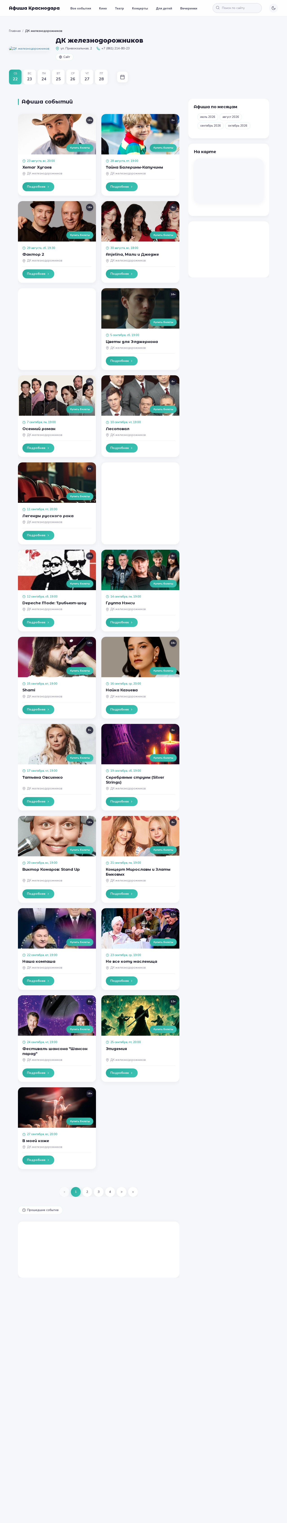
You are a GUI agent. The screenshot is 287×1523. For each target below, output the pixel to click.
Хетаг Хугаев (37, 167)
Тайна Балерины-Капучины (134, 167)
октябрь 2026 (237, 126)
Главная (15, 31)
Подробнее (36, 187)
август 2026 (230, 117)
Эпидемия (116, 1048)
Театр (119, 8)
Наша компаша (38, 961)
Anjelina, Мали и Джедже (132, 254)
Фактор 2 (33, 254)
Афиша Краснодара (34, 8)
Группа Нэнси (120, 603)
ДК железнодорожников (44, 173)
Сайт (66, 57)
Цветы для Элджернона (132, 341)
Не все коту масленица (131, 961)
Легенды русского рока (48, 516)
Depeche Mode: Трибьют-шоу (54, 603)
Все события (80, 8)
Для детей (164, 8)
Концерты (140, 8)
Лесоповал (117, 428)
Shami (28, 690)
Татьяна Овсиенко (42, 777)
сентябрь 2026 (210, 126)
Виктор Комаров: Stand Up (51, 869)
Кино (103, 8)
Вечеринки (188, 8)
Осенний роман (38, 428)
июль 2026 (207, 117)
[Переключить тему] (273, 8)
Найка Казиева (122, 690)
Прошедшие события (43, 1210)
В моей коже (35, 1140)
